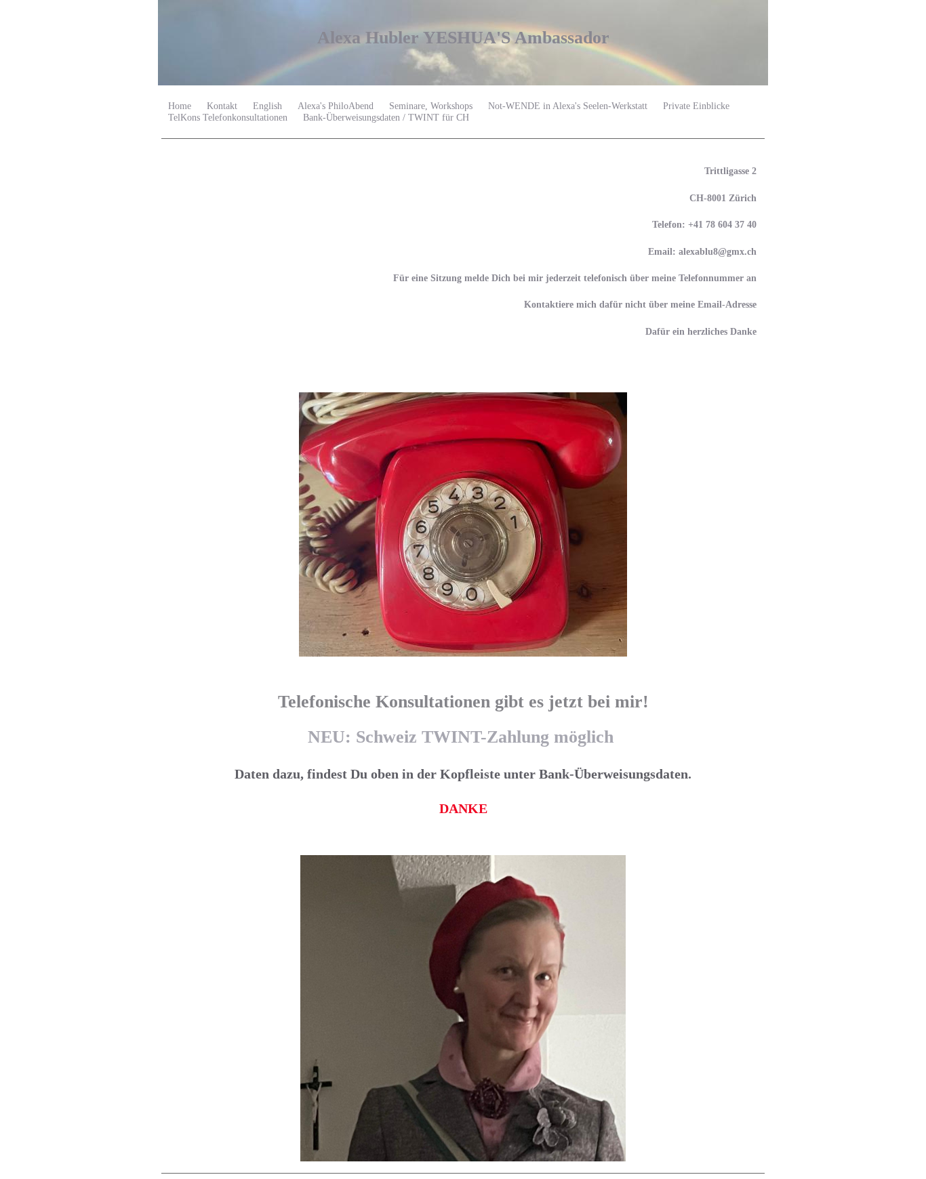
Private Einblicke (696, 106)
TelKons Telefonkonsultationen (227, 117)
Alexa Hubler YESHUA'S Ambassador (463, 37)
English (267, 106)
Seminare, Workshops (430, 106)
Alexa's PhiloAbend (336, 106)
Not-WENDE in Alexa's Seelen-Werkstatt (567, 106)
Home (179, 106)
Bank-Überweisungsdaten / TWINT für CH (386, 117)
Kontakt (222, 106)
